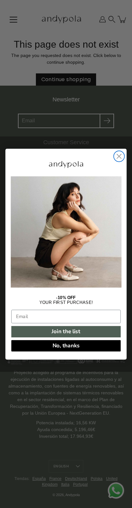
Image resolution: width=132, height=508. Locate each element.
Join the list (66, 331)
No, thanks (66, 345)
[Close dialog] (119, 156)
